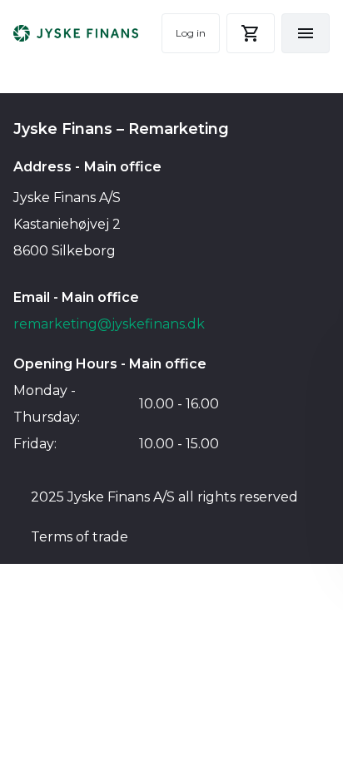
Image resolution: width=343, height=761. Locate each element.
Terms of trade (79, 537)
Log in (191, 33)
